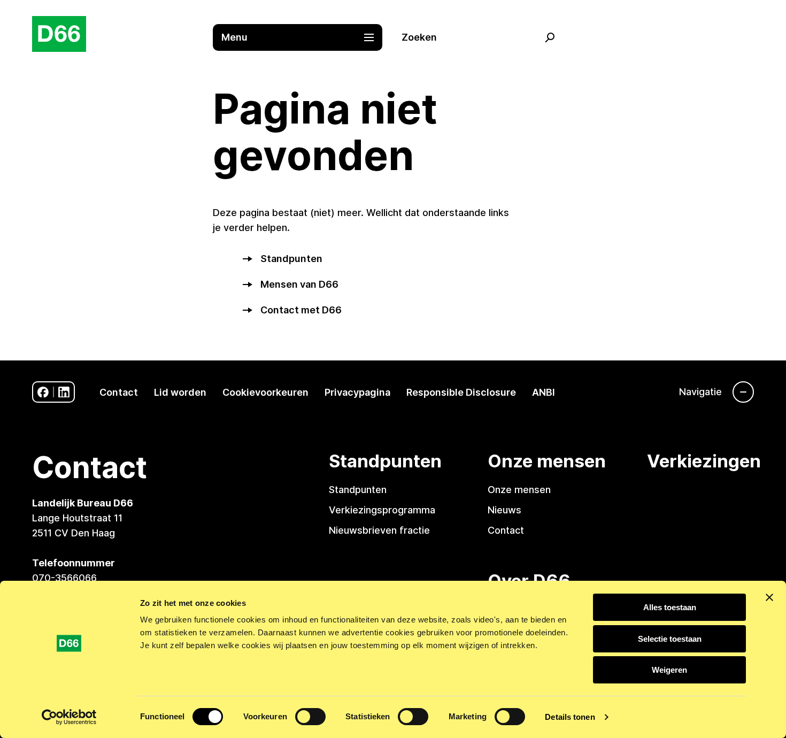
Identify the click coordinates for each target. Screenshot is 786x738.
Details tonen (570, 716)
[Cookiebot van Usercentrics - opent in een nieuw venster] (69, 717)
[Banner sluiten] (769, 597)
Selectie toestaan (670, 638)
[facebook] (43, 392)
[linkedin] (64, 392)
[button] (303, 37)
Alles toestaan (669, 607)
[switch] (310, 716)
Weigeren (669, 669)
